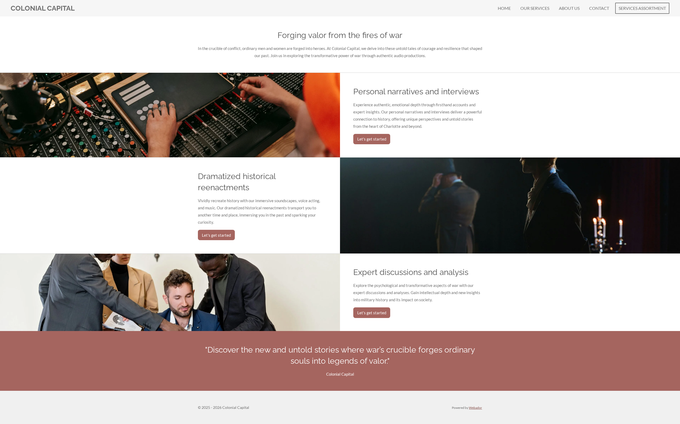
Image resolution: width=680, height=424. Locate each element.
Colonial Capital (43, 8)
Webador (475, 407)
